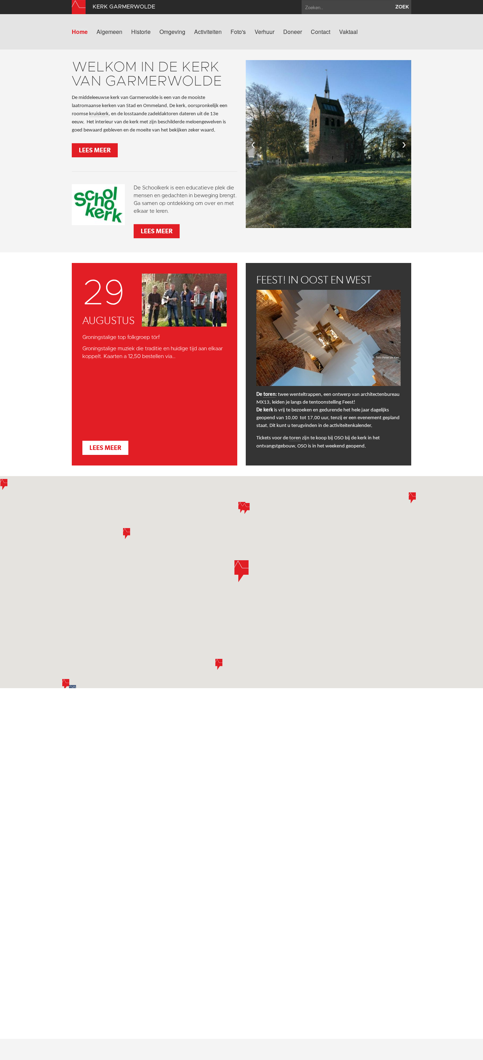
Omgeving (172, 31)
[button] (3, 484)
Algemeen (109, 31)
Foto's (238, 31)
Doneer (292, 31)
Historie (141, 31)
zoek (402, 7)
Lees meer (95, 150)
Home (80, 31)
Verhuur (264, 31)
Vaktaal (348, 31)
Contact (320, 31)
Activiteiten (208, 31)
